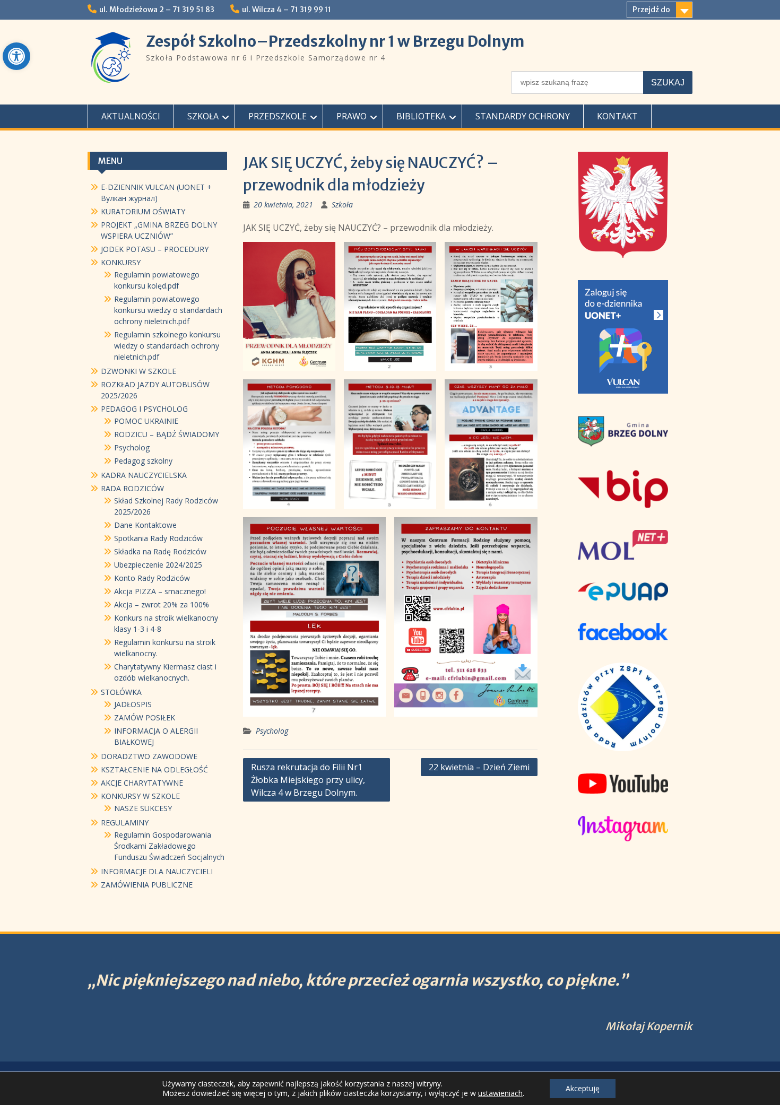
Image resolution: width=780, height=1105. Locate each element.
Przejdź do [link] (651, 9)
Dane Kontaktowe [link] (145, 525)
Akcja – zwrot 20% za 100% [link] (161, 604)
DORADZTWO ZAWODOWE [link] (149, 756)
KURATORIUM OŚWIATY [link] (143, 211)
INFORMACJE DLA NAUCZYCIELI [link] (157, 871)
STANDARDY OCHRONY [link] (522, 116)
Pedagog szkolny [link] (143, 461)
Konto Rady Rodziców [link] (152, 578)
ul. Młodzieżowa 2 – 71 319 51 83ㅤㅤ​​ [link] (156, 9)
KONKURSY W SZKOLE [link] (140, 796)
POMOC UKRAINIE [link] (146, 421)
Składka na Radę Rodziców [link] (160, 551)
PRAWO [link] (351, 116)
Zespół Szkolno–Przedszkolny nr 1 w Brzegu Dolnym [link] (335, 41)
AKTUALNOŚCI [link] (130, 116)
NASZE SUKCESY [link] (143, 808)
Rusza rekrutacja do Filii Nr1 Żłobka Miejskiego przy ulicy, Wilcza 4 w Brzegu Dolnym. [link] (308, 779)
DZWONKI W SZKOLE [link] (138, 371)
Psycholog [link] (272, 731)
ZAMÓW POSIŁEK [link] (144, 717)
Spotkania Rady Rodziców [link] (158, 538)
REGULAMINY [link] (125, 822)
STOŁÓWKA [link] (121, 692)
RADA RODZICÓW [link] (132, 488)
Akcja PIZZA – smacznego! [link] (160, 591)
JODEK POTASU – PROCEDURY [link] (155, 249)
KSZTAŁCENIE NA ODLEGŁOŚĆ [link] (154, 769)
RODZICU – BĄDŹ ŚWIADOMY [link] (166, 434)
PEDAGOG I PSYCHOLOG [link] (144, 409)
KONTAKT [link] (617, 116)
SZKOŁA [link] (203, 116)
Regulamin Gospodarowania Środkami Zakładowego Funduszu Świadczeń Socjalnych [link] (169, 846)
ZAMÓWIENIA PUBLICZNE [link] (147, 885)
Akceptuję (583, 1088)
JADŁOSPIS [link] (133, 704)
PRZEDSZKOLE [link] (277, 116)
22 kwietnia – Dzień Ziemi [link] (479, 767)
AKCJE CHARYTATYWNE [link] (142, 783)
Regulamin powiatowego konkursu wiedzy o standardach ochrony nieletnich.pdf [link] (168, 310)
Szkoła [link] (342, 204)
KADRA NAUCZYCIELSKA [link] (144, 475)
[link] (16, 56)
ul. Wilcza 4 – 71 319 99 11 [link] (286, 9)
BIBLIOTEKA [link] (421, 116)
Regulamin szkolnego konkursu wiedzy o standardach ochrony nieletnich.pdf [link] (167, 345)
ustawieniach (500, 1093)
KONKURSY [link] (121, 262)
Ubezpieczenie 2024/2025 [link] (158, 565)
